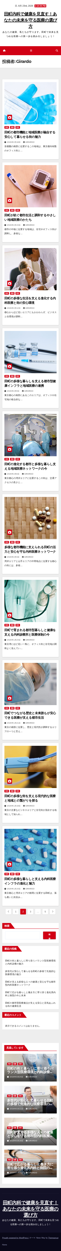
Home (4, 1245)
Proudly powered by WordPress (15, 1238)
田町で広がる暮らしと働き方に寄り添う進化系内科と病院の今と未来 (30, 1167)
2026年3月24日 (17, 1077)
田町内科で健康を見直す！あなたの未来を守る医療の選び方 (30, 20)
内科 (6, 127)
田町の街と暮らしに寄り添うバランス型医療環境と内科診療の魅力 (30, 1071)
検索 (7, 925)
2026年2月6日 (13, 474)
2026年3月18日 (17, 1141)
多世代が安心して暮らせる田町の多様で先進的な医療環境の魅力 (30, 1103)
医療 (12, 127)
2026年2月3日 (13, 557)
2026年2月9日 (13, 391)
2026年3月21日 (17, 1109)
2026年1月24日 (14, 640)
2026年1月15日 (14, 889)
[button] (57, 50)
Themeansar (53, 1238)
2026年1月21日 (14, 723)
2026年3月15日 (17, 1173)
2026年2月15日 (14, 225)
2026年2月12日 (14, 308)
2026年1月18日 (14, 806)
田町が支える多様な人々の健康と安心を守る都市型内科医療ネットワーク (30, 1135)
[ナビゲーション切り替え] (31, 50)
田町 (17, 127)
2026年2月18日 (14, 142)
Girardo (30, 142)
